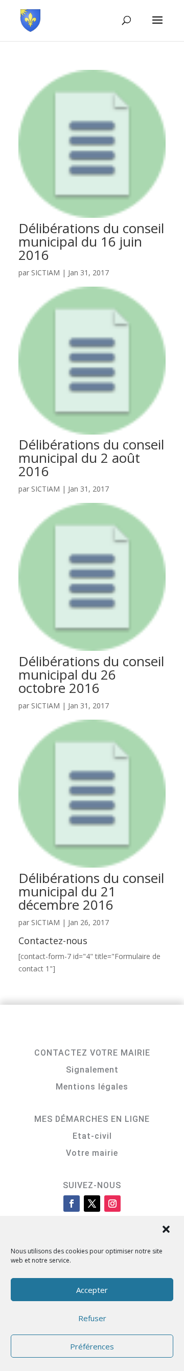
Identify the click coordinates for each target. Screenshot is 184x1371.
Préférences (92, 1346)
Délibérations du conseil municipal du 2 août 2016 (91, 457)
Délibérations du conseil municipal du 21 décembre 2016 (91, 891)
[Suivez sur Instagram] (112, 1203)
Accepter (92, 1290)
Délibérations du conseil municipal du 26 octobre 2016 (91, 674)
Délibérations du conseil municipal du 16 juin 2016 (91, 241)
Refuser (92, 1318)
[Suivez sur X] (92, 1203)
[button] (167, 1230)
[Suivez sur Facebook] (71, 1203)
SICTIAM (45, 272)
